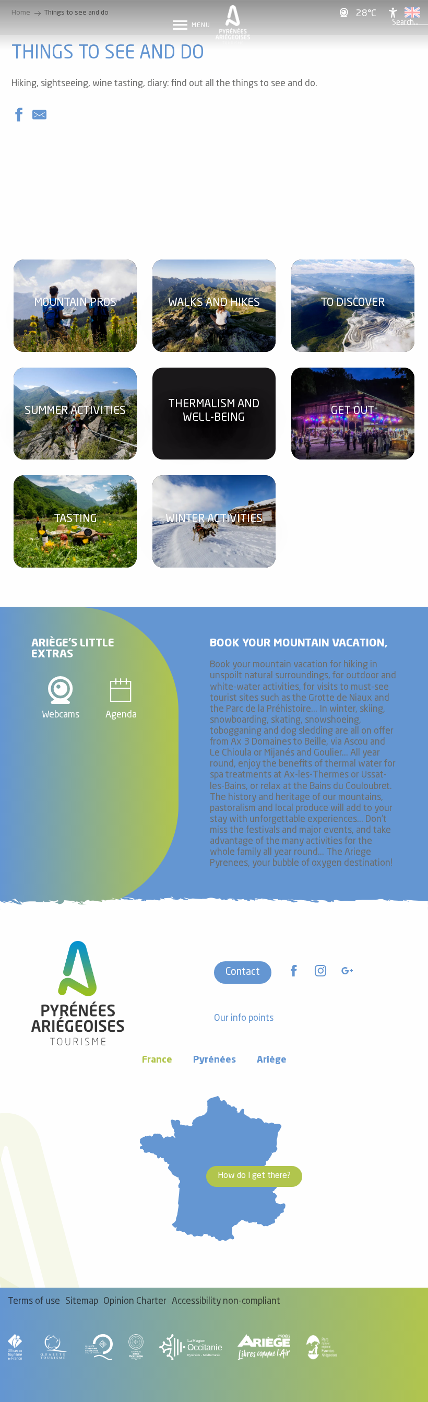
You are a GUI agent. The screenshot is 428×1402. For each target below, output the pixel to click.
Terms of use (34, 1301)
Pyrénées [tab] (214, 1060)
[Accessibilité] (393, 12)
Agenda (121, 715)
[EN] (412, 12)
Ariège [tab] (272, 1060)
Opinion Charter (135, 1301)
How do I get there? (254, 1176)
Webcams (60, 715)
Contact (242, 972)
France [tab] (157, 1060)
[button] (405, 22)
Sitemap (81, 1301)
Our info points (244, 1018)
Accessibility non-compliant (226, 1301)
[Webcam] (345, 12)
